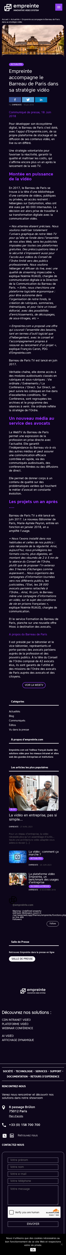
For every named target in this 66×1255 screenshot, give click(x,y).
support (55, 1071)
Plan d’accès (16, 1116)
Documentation (17, 1077)
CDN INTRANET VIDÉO (16, 1020)
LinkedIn (41, 99)
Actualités (15, 20)
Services (41, 1071)
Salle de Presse (22, 959)
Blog (11, 716)
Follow (53, 924)
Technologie (24, 1071)
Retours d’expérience (44, 1077)
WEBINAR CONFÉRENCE (17, 1028)
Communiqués (17, 721)
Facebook (15, 99)
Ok (33, 1249)
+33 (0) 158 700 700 (24, 1125)
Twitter (28, 99)
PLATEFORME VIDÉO (15, 1024)
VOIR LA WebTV (34, 685)
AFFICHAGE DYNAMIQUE (18, 1040)
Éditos (12, 725)
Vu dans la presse (19, 730)
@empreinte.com (22, 905)
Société (8, 1071)
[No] (61, 1244)
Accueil (5, 20)
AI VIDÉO (8, 1036)
